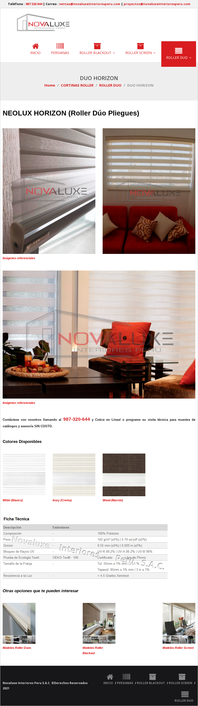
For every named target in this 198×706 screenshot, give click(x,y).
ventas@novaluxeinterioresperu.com (89, 4)
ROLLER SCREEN (180, 683)
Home (49, 85)
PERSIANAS (125, 683)
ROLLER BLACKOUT (151, 683)
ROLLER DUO (110, 85)
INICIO (108, 683)
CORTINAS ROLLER (77, 85)
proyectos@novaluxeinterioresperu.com (157, 4)
